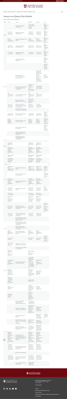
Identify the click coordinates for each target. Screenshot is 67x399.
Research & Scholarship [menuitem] (28, 11)
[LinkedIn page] (10, 389)
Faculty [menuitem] (21, 11)
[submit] (63, 1)
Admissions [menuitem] (5, 11)
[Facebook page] (16, 389)
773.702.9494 (38, 385)
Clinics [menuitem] (34, 11)
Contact (37, 388)
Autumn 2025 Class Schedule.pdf (11, 19)
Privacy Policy (38, 392)
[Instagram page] (4, 389)
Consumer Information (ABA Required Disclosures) (47, 394)
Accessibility (38, 396)
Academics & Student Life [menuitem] (12, 11)
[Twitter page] (7, 389)
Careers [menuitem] (18, 11)
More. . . (62, 11)
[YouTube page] (13, 389)
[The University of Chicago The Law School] (33, 6)
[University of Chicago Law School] (10, 381)
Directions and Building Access (42, 390)
